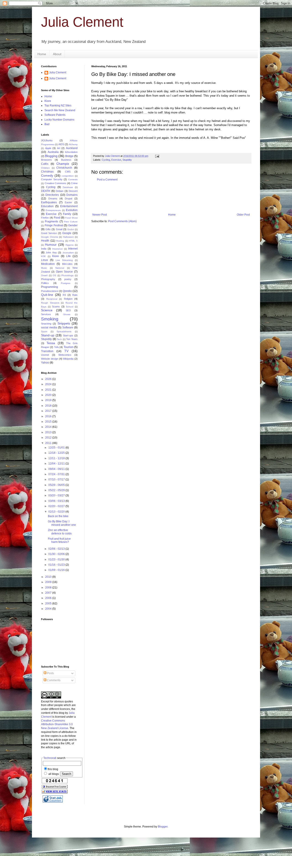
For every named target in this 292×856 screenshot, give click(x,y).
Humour (51, 244)
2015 (48, 421)
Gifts (48, 229)
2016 (48, 416)
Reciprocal (51, 299)
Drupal (68, 198)
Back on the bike (58, 516)
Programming (49, 287)
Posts (50, 673)
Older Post (243, 214)
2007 (48, 592)
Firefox (45, 217)
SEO (68, 310)
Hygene (69, 245)
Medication (48, 264)
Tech (59, 339)
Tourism (68, 347)
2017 (48, 411)
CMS (67, 171)
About (57, 54)
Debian (59, 191)
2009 (48, 582)
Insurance (57, 249)
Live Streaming (64, 260)
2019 (48, 400)
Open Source (64, 271)
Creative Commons (55, 183)
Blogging (51, 156)
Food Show (71, 218)
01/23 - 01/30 (56, 559)
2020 (48, 395)
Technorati (49, 758)
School (69, 306)
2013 (48, 432)
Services (46, 314)
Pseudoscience (49, 291)
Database (68, 187)
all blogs (53, 774)
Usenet (45, 354)
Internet (73, 248)
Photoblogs (67, 275)
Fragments (51, 221)
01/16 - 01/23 (56, 564)
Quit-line (47, 295)
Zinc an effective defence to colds (60, 532)
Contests (73, 179)
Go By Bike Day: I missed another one (62, 523)
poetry (67, 279)
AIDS (61, 144)
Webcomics (64, 354)
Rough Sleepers (50, 303)
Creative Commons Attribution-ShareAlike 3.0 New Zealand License (57, 724)
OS (54, 275)
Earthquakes (49, 202)
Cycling (106, 159)
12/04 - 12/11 (56, 463)
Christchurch (64, 167)
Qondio (67, 291)
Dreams (52, 198)
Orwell (44, 275)
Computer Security (52, 179)
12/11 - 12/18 (56, 458)
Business (66, 159)
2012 (48, 437)
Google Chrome (49, 237)
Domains (72, 194)
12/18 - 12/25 (56, 452)
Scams (56, 306)
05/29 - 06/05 (56, 485)
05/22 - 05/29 (56, 490)
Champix (62, 163)
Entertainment (69, 206)
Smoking (49, 319)
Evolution (72, 210)
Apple (48, 148)
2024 (48, 384)
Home (41, 54)
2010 (48, 576)
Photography (48, 279)
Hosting (60, 241)
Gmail (59, 229)
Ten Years (72, 339)
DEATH (45, 191)
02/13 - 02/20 (56, 511)
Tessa (51, 343)
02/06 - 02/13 (56, 548)
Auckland (72, 148)
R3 (64, 295)
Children (45, 168)
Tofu (56, 347)
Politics (45, 283)
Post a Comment (107, 179)
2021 (48, 389)
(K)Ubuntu (46, 140)
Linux (44, 260)
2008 (48, 587)
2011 (48, 443)
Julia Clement (82, 22)
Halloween (68, 237)
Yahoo (45, 362)
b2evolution (71, 152)
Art (58, 148)
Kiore (47, 101)
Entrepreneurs (53, 210)
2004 (48, 608)
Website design (49, 358)
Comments (53, 680)
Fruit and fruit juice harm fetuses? (59, 540)
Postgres (65, 283)
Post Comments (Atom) (122, 221)
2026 (48, 379)
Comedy (47, 175)
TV (66, 351)
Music (44, 268)
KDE (43, 256)
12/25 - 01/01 (56, 447)
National (59, 268)
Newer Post (99, 214)
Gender (73, 225)
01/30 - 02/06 (56, 554)
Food (57, 217)
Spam (44, 331)
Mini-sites (67, 264)
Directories (52, 194)
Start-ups (68, 335)
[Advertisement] (174, 197)
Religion (68, 298)
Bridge (69, 156)
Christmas (47, 171)
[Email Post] (157, 156)
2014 (48, 426)
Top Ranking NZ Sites (57, 105)
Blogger (162, 826)
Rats (75, 295)
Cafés (44, 163)
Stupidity (127, 159)
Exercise (116, 159)
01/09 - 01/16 (56, 570)
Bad (47, 124)
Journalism (68, 252)
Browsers (46, 159)
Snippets (63, 323)
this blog (53, 769)
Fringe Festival (54, 225)
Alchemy (73, 144)
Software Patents (54, 114)
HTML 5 (73, 241)
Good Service (49, 233)
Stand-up (47, 335)
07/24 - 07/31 (56, 474)
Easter (68, 202)
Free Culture (71, 221)
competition (68, 176)
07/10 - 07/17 (56, 479)
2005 (48, 603)
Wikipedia (68, 358)
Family (67, 214)
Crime (74, 183)
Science (46, 310)
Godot (70, 229)
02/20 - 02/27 (56, 506)
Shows (66, 314)
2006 (48, 598)
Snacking (46, 323)
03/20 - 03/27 (56, 495)
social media (49, 327)
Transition (47, 351)
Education (47, 206)
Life (68, 256)
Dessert (73, 191)
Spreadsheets (64, 331)
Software (67, 327)
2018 (48, 405)
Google (66, 233)
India (43, 248)
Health (45, 240)
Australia (53, 152)
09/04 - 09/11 (56, 469)
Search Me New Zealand (59, 110)
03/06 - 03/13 (56, 501)
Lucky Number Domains (59, 119)
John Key (51, 252)
